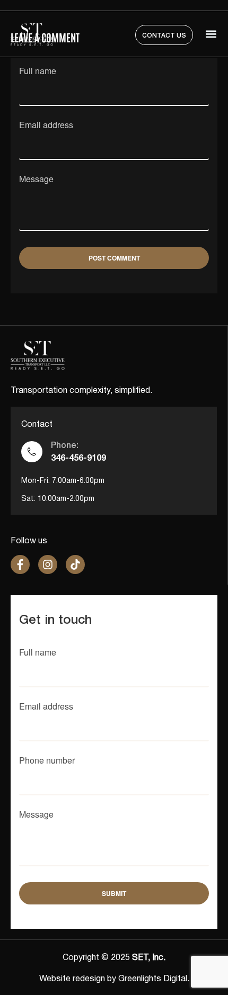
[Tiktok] (75, 564)
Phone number (47, 761)
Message (36, 180)
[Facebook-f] (20, 564)
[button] (211, 34)
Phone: (64, 446)
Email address (46, 126)
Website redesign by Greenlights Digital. (114, 979)
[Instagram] (47, 564)
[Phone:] (31, 451)
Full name (37, 72)
